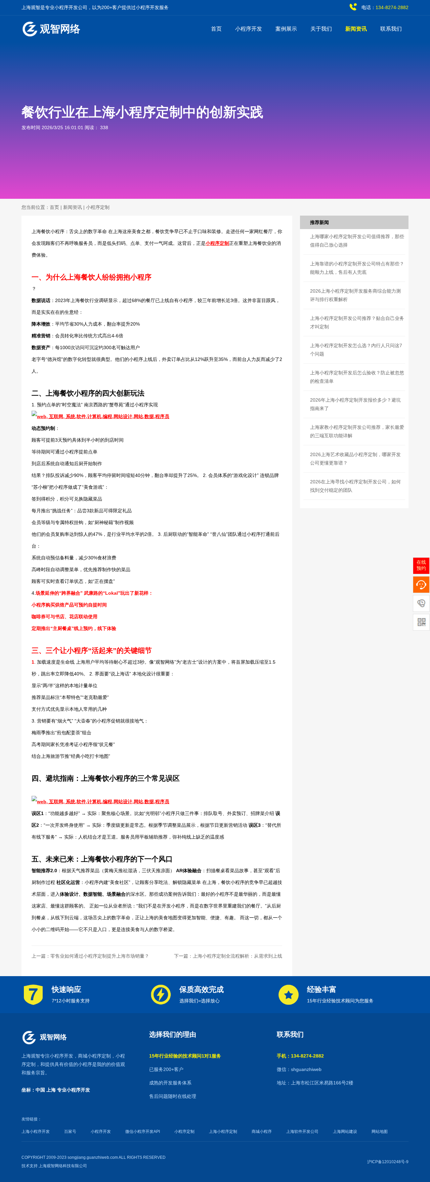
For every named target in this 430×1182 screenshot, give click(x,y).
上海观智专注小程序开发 (47, 1056)
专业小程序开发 (73, 1090)
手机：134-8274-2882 (300, 1056)
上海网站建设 (345, 1131)
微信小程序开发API (142, 1131)
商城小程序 (262, 1131)
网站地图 (380, 1131)
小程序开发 (248, 29)
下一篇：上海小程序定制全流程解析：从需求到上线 (228, 956)
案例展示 (286, 29)
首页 (216, 29)
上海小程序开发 (36, 1131)
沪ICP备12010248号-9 (387, 1161)
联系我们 (391, 29)
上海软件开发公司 (302, 1131)
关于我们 (321, 29)
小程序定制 (98, 207)
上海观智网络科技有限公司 (63, 1165)
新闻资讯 (356, 29)
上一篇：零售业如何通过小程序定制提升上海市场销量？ (90, 956)
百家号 (70, 1131)
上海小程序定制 (223, 1131)
